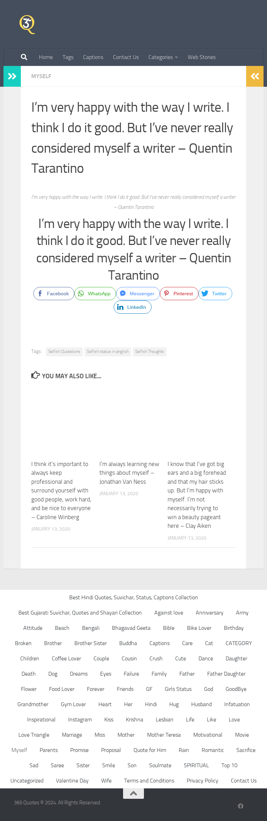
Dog (52, 673)
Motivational (207, 734)
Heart (105, 704)
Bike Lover (199, 628)
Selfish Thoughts (149, 351)
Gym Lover (73, 704)
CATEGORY (239, 643)
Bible (169, 628)
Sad (34, 765)
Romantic (213, 750)
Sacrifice (246, 750)
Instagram (80, 719)
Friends (125, 689)
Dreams (79, 673)
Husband (201, 704)
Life (190, 719)
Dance (206, 658)
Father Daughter (226, 673)
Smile (108, 765)
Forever (95, 689)
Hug (174, 704)
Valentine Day (72, 780)
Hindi (151, 704)
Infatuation (237, 704)
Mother (126, 734)
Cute (180, 658)
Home (46, 57)
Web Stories (202, 57)
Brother (53, 643)
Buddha (128, 643)
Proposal (111, 750)
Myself (41, 76)
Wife (106, 780)
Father (187, 673)
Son (132, 765)
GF (149, 689)
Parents (49, 750)
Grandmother (32, 704)
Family (159, 673)
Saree (57, 765)
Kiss (108, 719)
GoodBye (236, 689)
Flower (29, 689)
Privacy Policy (202, 780)
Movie (242, 734)
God (208, 689)
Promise (79, 750)
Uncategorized (26, 780)
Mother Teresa (164, 734)
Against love (168, 612)
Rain (184, 750)
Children (29, 658)
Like (211, 719)
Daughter (236, 658)
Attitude (32, 628)
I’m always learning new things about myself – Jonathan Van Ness (129, 472)
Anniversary (210, 612)
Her (128, 704)
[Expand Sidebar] (12, 76)
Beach (62, 628)
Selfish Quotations (64, 351)
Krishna (134, 719)
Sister (83, 765)
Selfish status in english (108, 351)
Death (29, 673)
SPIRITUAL (196, 765)
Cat (209, 643)
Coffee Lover (66, 658)
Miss (100, 734)
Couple (101, 658)
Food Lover (61, 689)
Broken (23, 643)
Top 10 (229, 765)
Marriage (72, 734)
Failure (131, 673)
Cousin (129, 658)
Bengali (90, 628)
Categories (160, 57)
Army (242, 612)
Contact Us (126, 57)
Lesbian (164, 719)
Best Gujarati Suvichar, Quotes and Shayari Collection (80, 612)
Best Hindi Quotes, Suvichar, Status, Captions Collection (133, 597)
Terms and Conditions (149, 780)
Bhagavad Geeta (131, 628)
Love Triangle (33, 734)
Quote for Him (150, 750)
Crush (156, 658)
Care (187, 643)
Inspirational (41, 719)
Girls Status (178, 689)
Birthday (234, 628)
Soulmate (160, 765)
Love (234, 719)
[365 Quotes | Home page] (27, 24)
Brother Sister (90, 643)
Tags (68, 57)
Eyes (105, 673)
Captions (93, 57)
